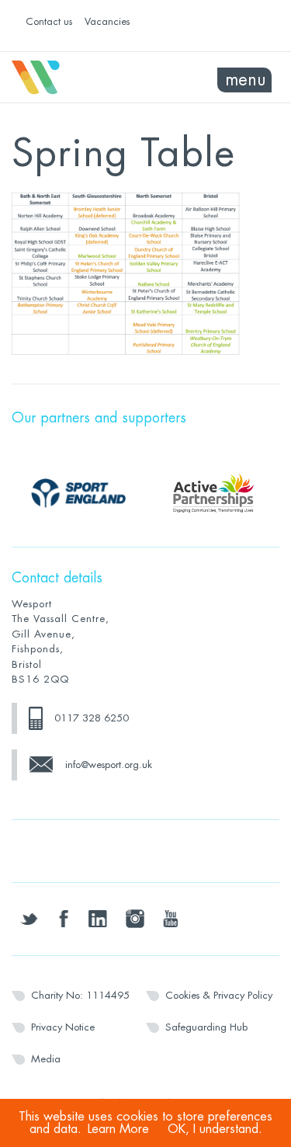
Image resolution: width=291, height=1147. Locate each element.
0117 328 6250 (91, 718)
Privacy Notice (63, 1027)
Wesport (79, 78)
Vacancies (107, 21)
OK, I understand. (215, 1129)
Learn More (118, 1129)
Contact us (49, 21)
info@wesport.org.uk (108, 764)
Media (46, 1059)
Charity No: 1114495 (80, 995)
